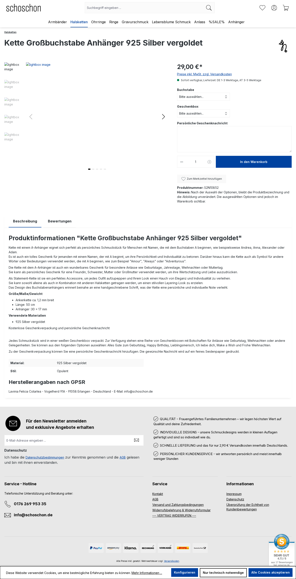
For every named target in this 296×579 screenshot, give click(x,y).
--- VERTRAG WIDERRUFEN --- (174, 515)
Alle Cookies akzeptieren (270, 572)
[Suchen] (209, 7)
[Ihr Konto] (274, 8)
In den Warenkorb (253, 162)
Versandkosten (171, 561)
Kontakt (157, 494)
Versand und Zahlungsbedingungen (178, 505)
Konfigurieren (184, 572)
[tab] (25, 221)
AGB (123, 457)
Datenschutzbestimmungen (45, 457)
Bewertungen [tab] (60, 221)
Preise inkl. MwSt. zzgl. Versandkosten (204, 74)
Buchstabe (185, 90)
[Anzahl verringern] (181, 162)
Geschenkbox (187, 106)
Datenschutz (235, 499)
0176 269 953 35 (30, 504)
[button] (163, 117)
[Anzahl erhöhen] (209, 162)
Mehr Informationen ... (147, 573)
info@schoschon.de (33, 515)
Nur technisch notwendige (223, 572)
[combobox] (144, 7)
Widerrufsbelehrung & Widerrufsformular (181, 510)
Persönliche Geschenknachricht (202, 123)
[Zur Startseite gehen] (23, 8)
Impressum (234, 494)
